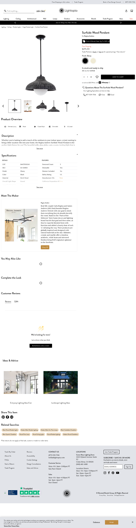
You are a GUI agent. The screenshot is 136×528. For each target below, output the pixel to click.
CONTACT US (54, 452)
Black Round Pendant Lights (10, 430)
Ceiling (18, 19)
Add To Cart (118, 77)
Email (112, 95)
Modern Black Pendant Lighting (29, 430)
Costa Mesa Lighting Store (85, 455)
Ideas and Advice (32, 468)
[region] (68, 522)
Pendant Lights (17, 27)
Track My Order (10, 452)
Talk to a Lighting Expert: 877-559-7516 (68, 22)
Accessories (81, 19)
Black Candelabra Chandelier (68, 430)
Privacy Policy (102, 495)
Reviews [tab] (8, 301)
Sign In (101, 52)
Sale (131, 19)
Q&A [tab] (16, 301)
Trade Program (78, 2)
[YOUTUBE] (117, 473)
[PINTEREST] (113, 473)
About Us (8, 456)
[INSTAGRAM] (105, 473)
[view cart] (131, 10)
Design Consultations (34, 464)
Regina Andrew (89, 36)
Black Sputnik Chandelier (9, 434)
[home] (68, 13)
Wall (44, 19)
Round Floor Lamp (24, 434)
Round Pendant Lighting (53, 434)
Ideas (121, 19)
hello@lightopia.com (57, 457)
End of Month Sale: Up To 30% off (98, 41)
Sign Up (128, 466)
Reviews (29, 452)
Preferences (96, 522)
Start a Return (9, 464)
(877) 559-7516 (130, 2)
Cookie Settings (32, 460)
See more (40, 148)
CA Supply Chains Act (119, 495)
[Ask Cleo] (41, 11)
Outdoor (67, 19)
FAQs (7, 460)
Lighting (6, 19)
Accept (112, 522)
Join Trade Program (111, 452)
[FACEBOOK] (109, 473)
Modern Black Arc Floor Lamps (49, 430)
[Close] (132, 522)
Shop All (45, 247)
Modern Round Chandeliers (70, 434)
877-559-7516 (91, 95)
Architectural (31, 19)
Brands (93, 19)
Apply (94, 52)
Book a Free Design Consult (112, 2)
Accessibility (31, 456)
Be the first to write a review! (40, 346)
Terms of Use (110, 495)
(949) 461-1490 (82, 464)
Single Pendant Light (28, 27)
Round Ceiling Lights (38, 434)
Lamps (55, 19)
